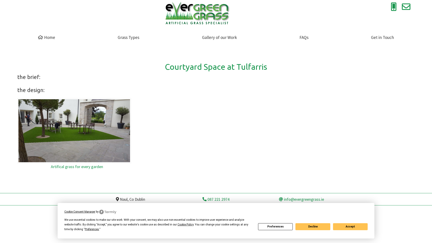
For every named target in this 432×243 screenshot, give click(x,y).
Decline (313, 226)
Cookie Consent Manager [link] (79, 211)
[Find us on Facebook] (419, 7)
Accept (350, 226)
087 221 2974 (218, 199)
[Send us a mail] (406, 7)
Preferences (275, 226)
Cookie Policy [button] (186, 224)
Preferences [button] (92, 229)
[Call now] (393, 7)
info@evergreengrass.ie (303, 199)
